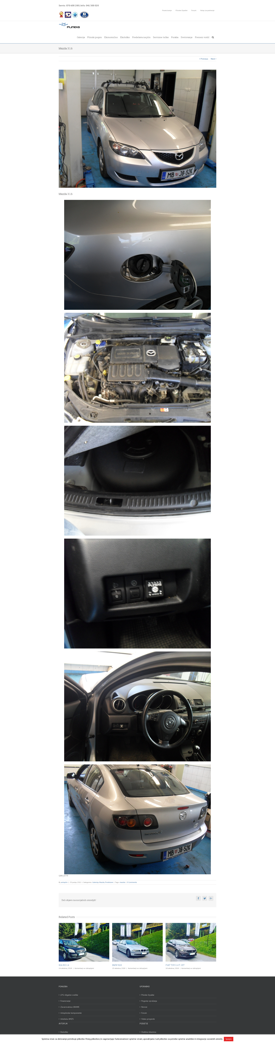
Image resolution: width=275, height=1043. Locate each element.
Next (213, 59)
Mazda (101, 882)
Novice (144, 1007)
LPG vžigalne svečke (69, 995)
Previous (204, 59)
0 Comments (132, 882)
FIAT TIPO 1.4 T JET (68, 965)
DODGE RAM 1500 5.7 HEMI (178, 965)
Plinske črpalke (147, 995)
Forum (144, 1013)
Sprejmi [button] (229, 1039)
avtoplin (64, 882)
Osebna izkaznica (148, 1032)
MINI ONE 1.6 (118, 965)
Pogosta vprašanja (149, 1001)
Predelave (109, 882)
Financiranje (65, 1001)
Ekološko (64, 1032)
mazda (122, 882)
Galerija (95, 882)
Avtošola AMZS (67, 1019)
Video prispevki (148, 1019)
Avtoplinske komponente (71, 1013)
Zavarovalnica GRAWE (69, 1007)
